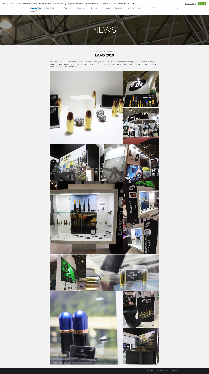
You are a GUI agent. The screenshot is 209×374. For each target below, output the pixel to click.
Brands (95, 7)
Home (67, 7)
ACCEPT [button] (202, 4)
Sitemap (174, 371)
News (107, 7)
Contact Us (134, 7)
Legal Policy (149, 371)
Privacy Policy (162, 371)
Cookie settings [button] (190, 4)
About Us (81, 7)
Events (119, 7)
